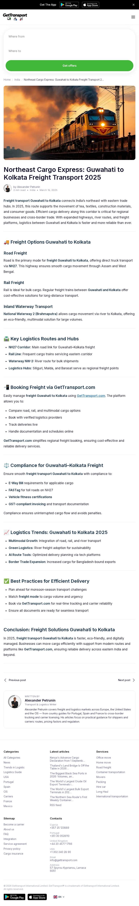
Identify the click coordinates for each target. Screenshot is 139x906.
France (8, 801)
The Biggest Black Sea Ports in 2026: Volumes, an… (68, 775)
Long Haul (102, 791)
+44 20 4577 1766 (61, 843)
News (7, 762)
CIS (6, 791)
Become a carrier (14, 824)
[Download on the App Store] (37, 897)
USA (6, 777)
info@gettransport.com (63, 860)
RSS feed (55, 805)
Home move (103, 762)
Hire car (101, 786)
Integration (10, 839)
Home (7, 79)
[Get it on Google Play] (14, 897)
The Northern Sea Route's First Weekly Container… (68, 799)
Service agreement (15, 843)
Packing (101, 781)
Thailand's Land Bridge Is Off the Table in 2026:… (69, 767)
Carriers (8, 796)
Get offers (70, 65)
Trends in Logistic (14, 767)
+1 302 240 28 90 (60, 852)
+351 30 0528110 (60, 835)
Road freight (103, 767)
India (17, 79)
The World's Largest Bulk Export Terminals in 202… (69, 791)
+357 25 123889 (59, 827)
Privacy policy (12, 848)
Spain (7, 786)
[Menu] (133, 17)
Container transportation (110, 772)
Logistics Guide (13, 772)
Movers (100, 777)
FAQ (6, 834)
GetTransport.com (91, 396)
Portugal (9, 781)
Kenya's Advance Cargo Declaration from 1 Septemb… (67, 759)
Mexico (8, 806)
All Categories (12, 757)
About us (9, 829)
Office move (103, 757)
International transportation (112, 796)
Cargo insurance (13, 853)
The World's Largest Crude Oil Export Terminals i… (68, 783)
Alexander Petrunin (40, 700)
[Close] (133, 4)
